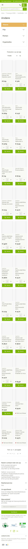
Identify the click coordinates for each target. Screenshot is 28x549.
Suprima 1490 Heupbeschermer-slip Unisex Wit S (20, 339)
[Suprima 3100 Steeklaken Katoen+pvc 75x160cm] (7, 261)
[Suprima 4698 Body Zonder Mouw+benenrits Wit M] (7, 361)
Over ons (3, 492)
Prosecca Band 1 (19, 170)
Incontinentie (21, 13)
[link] (8, 453)
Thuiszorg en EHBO (11, 13)
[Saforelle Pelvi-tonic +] (21, 395)
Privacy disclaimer (21, 538)
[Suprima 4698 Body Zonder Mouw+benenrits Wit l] (21, 193)
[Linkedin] (17, 531)
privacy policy (4, 518)
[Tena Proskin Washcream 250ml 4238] (7, 161)
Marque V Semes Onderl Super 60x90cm (19, 433)
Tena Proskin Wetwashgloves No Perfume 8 (20, 77)
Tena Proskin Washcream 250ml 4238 (7, 172)
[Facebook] (11, 531)
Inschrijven (14, 512)
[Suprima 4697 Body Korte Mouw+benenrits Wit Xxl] (21, 261)
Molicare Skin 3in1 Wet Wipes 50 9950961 (6, 433)
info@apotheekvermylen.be (16, 473)
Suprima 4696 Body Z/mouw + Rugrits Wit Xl (7, 238)
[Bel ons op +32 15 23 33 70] (20, 5)
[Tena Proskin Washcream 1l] (21, 131)
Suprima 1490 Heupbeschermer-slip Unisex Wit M (7, 339)
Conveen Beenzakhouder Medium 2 (6, 405)
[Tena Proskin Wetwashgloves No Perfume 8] (21, 66)
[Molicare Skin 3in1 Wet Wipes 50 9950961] (7, 423)
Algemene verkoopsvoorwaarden (9, 538)
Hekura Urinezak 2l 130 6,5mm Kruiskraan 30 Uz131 (20, 371)
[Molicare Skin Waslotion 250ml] (7, 66)
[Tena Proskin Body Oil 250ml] (7, 295)
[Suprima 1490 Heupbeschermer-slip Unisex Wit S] (21, 329)
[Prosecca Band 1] (21, 161)
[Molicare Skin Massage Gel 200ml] (7, 193)
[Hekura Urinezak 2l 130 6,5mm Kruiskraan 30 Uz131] (21, 361)
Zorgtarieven (4, 495)
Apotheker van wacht (7, 493)
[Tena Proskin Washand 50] (21, 98)
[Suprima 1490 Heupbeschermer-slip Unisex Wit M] (7, 329)
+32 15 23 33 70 (11, 472)
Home (2, 13)
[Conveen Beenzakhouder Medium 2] (7, 395)
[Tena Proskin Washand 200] (7, 131)
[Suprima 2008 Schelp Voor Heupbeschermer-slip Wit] (21, 227)
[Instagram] (14, 531)
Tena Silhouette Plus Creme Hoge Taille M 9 (6, 109)
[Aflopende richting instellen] (20, 56)
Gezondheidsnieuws (20, 492)
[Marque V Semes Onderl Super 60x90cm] (21, 423)
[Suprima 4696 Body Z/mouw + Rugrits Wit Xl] (7, 227)
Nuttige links (10, 492)
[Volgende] (20, 453)
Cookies (3, 540)
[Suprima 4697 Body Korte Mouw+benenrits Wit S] (21, 295)
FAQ (2, 485)
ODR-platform (8, 540)
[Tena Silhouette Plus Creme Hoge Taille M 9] (7, 98)
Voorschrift (16, 493)
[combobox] (12, 9)
